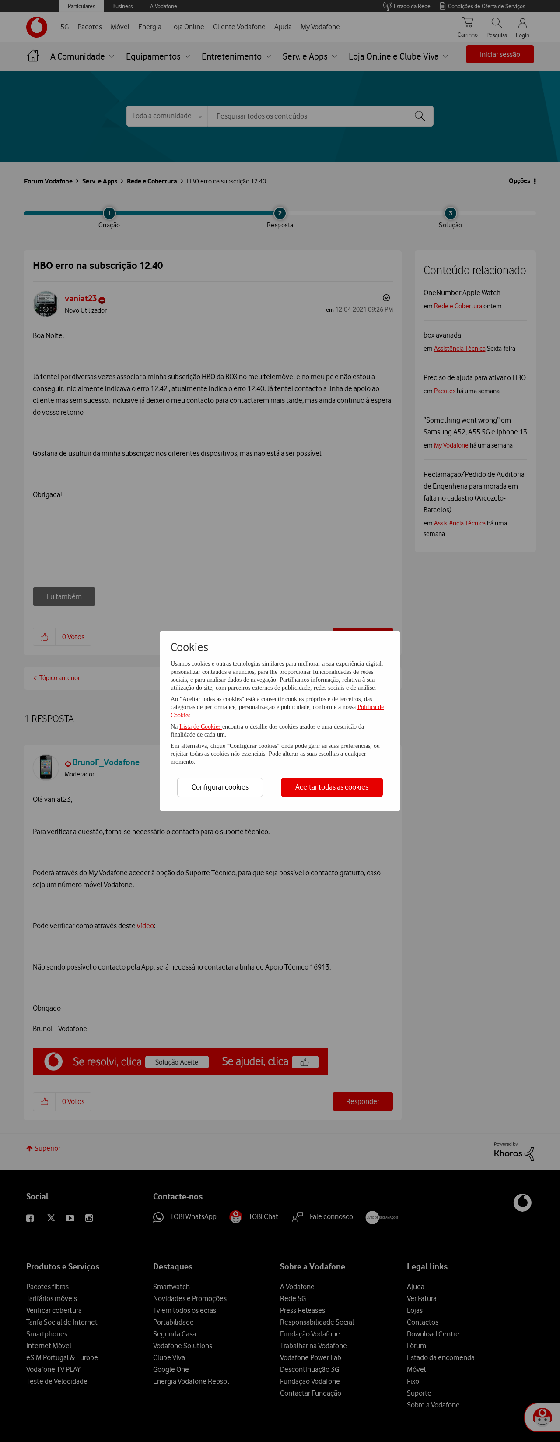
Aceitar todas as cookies (331, 787)
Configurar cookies (220, 787)
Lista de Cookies (200, 726)
